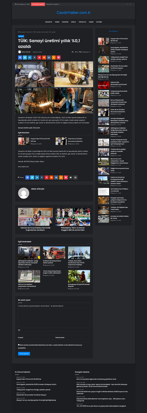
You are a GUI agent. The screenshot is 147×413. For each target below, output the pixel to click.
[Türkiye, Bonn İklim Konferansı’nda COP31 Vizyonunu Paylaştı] (79, 253)
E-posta (21, 337)
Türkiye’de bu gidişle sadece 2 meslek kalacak (118, 151)
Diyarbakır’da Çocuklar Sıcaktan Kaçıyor (119, 67)
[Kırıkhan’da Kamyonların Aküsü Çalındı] (54, 253)
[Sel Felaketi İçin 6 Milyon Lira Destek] (103, 191)
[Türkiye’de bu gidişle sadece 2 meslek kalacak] (103, 152)
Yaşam (91, 22)
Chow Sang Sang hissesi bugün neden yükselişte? (52, 272)
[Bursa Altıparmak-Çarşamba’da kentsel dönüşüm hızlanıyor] (103, 103)
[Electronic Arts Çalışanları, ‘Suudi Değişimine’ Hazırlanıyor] (103, 161)
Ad (19, 330)
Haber (57, 22)
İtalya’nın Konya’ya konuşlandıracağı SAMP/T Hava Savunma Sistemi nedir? (119, 180)
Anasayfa (48, 22)
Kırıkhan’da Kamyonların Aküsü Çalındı (52, 262)
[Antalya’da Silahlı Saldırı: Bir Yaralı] (103, 219)
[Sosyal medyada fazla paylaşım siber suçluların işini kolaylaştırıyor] (103, 142)
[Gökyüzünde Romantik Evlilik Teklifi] (103, 94)
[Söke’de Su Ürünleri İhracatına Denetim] (61, 141)
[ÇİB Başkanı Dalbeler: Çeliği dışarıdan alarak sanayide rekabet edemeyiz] (29, 253)
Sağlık (73, 22)
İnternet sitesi (60, 337)
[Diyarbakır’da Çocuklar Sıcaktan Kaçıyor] (103, 68)
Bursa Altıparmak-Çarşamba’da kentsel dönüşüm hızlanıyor (119, 102)
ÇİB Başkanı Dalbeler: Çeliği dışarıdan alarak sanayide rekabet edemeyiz (28, 263)
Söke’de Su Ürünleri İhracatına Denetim (118, 111)
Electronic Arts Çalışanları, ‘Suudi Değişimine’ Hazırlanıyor (119, 161)
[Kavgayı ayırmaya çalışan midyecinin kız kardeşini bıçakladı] (103, 200)
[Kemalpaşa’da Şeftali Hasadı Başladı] (79, 276)
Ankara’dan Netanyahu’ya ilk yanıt (119, 83)
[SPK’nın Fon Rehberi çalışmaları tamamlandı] (29, 276)
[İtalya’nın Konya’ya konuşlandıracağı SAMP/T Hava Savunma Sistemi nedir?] (103, 180)
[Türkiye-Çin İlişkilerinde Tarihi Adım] (103, 210)
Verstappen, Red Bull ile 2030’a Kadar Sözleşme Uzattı (119, 50)
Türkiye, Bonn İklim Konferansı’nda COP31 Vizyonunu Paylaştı (76, 263)
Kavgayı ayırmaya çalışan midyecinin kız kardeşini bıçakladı (119, 200)
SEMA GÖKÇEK (26, 52)
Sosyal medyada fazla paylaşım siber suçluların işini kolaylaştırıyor (120, 142)
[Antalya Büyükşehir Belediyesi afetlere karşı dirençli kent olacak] (103, 121)
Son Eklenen (113, 31)
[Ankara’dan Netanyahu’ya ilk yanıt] (103, 85)
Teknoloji (82, 22)
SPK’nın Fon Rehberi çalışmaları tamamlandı (27, 285)
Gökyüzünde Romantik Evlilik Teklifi (119, 92)
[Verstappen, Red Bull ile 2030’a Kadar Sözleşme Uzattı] (103, 50)
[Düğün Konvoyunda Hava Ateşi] (103, 171)
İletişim (99, 22)
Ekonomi (65, 22)
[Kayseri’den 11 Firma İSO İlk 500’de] (23, 141)
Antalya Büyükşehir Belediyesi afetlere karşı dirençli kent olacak (119, 120)
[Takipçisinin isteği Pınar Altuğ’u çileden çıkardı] (103, 60)
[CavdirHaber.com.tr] (73, 12)
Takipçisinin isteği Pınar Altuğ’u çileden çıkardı (60, 4)
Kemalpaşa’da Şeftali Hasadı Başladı (79, 285)
